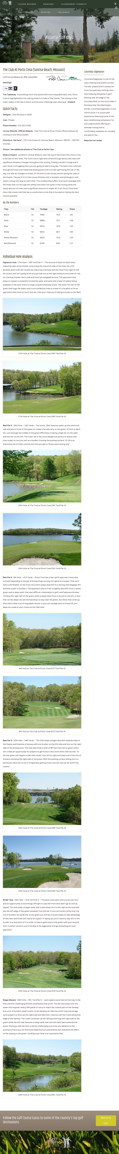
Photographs (26, 12)
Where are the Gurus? (106, 1120)
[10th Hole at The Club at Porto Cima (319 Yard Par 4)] (42, 961)
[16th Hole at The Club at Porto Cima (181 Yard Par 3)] (42, 476)
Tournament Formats (74, 4)
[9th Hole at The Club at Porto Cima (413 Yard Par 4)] (42, 639)
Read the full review (93, 140)
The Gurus (63, 12)
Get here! (17, 140)
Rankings (48, 4)
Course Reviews (27, 4)
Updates (46, 12)
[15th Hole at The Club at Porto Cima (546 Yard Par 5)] (42, 798)
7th (6, 88)
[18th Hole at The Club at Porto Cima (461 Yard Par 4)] (42, 1065)
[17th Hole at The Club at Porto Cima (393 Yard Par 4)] (42, 324)
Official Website (25, 131)
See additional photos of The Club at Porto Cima (32, 149)
